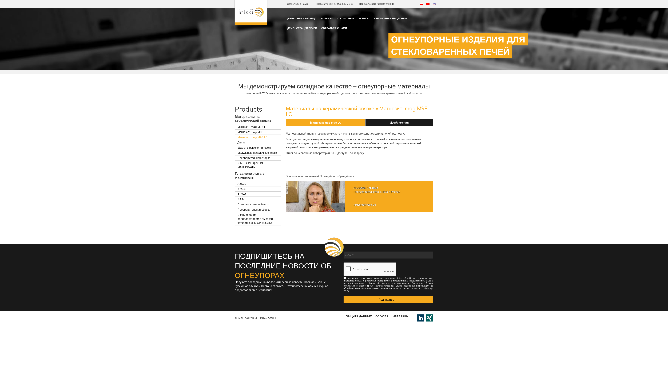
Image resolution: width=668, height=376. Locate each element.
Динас (241, 142)
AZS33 (241, 183)
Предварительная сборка (253, 158)
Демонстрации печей (302, 28)
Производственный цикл (253, 204)
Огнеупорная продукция (390, 18)
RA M (241, 199)
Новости (327, 18)
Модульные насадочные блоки (257, 152)
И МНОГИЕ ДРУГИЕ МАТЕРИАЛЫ (250, 165)
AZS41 (241, 194)
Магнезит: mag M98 (250, 132)
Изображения (399, 122)
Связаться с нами (334, 28)
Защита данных (359, 316)
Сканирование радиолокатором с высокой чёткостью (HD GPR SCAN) (255, 219)
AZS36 (241, 189)
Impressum (400, 316)
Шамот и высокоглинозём (254, 147)
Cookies (381, 316)
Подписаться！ (388, 299)
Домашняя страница (301, 18)
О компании (345, 18)
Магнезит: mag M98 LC (252, 137)
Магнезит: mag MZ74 (251, 126)
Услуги (363, 18)
